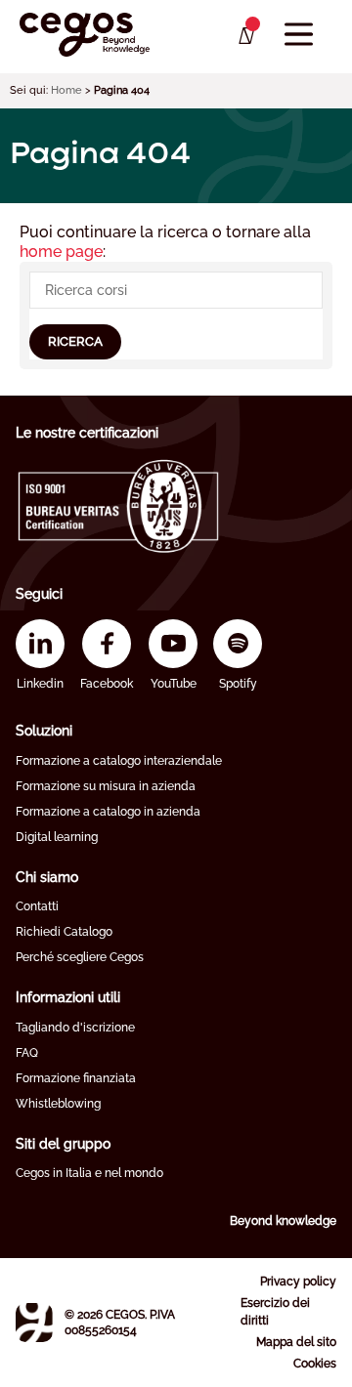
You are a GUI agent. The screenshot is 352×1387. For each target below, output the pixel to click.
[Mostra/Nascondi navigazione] (299, 35)
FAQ (27, 1053)
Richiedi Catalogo (64, 932)
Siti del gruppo (63, 1144)
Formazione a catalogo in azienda (108, 812)
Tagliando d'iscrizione (75, 1027)
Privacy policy (298, 1281)
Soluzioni (44, 730)
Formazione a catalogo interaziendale (119, 761)
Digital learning (57, 837)
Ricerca (75, 341)
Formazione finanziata (76, 1078)
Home (66, 90)
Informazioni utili (68, 997)
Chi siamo (47, 877)
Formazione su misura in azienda (106, 786)
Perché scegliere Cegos (80, 957)
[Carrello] (245, 36)
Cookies (314, 1363)
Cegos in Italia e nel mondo (89, 1173)
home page (61, 251)
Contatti (37, 906)
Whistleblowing (58, 1104)
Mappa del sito (296, 1342)
